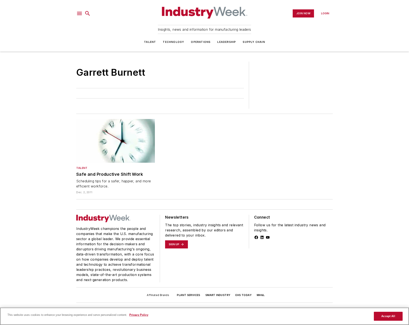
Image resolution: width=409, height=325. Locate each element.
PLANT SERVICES (188, 295)
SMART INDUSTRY (217, 295)
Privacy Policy (138, 314)
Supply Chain (254, 42)
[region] (204, 316)
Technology (173, 42)
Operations (200, 42)
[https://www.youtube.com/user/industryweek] (268, 237)
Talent (150, 42)
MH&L (261, 295)
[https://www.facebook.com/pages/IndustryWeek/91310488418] (256, 237)
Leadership (226, 42)
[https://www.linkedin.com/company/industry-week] (262, 237)
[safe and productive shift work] (115, 141)
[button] (79, 13)
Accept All (388, 316)
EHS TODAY (243, 295)
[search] (87, 13)
